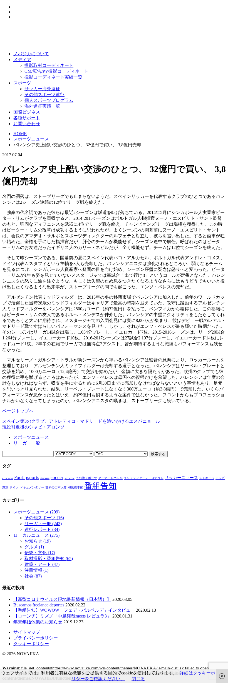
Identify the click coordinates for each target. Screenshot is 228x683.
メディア (22, 59)
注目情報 (36, 570)
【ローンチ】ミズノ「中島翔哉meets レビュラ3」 (62, 616)
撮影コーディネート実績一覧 (53, 77)
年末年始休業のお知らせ (37, 621)
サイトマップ (26, 632)
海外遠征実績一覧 (42, 106)
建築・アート (42, 564)
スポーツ (22, 82)
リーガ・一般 (26, 443)
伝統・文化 (39, 552)
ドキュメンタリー (32, 487)
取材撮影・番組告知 (48, 558)
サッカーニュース (181, 477)
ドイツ (14, 487)
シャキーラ (206, 478)
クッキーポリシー (31, 643)
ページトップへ (17, 411)
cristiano (7, 478)
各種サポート (26, 117)
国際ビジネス (26, 112)
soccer (57, 477)
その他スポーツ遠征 (44, 94)
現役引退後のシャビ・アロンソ (33, 427)
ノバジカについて (31, 53)
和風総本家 (75, 487)
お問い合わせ (26, 123)
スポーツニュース (31, 139)
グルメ (34, 547)
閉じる (138, 678)
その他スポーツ (86, 478)
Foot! (19, 477)
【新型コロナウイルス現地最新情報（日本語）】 (62, 599)
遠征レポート (42, 529)
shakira (44, 478)
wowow (70, 478)
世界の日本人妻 (56, 487)
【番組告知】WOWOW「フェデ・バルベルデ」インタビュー (74, 610)
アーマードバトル (110, 478)
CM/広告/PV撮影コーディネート (56, 71)
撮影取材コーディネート (48, 65)
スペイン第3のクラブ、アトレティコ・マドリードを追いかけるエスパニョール (81, 421)
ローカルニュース (36, 535)
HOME (20, 133)
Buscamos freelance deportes (38, 605)
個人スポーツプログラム (48, 100)
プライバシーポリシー (35, 638)
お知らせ (37, 541)
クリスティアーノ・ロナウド (143, 478)
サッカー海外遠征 (42, 88)
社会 (33, 576)
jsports (32, 477)
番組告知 (100, 485)
